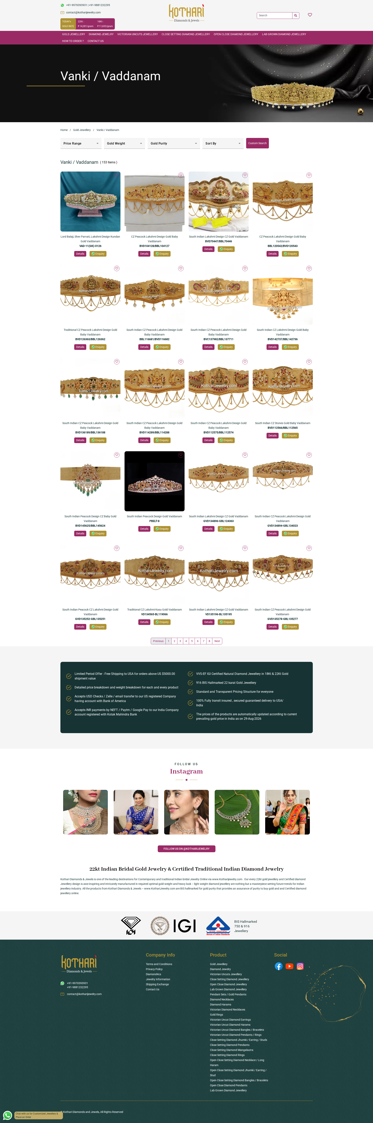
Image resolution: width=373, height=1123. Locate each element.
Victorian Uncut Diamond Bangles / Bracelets (237, 1029)
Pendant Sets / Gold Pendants (228, 994)
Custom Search (257, 143)
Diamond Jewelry (101, 34)
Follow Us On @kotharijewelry (187, 848)
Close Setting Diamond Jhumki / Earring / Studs (238, 1039)
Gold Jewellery (73, 34)
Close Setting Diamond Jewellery (186, 34)
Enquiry (100, 253)
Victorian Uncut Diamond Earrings (230, 1019)
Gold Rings (216, 1014)
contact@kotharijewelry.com (83, 12)
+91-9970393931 (76, 5)
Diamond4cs (153, 974)
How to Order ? (73, 41)
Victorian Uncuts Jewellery (137, 34)
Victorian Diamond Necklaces (227, 1009)
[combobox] (81, 145)
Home (64, 130)
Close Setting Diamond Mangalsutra (231, 1050)
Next (217, 641)
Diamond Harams (220, 1004)
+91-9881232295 (99, 5)
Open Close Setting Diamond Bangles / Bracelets (239, 1080)
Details (80, 253)
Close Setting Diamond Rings (227, 1055)
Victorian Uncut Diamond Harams (230, 1024)
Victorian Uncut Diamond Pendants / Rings (235, 1034)
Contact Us (96, 41)
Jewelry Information (158, 979)
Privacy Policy (154, 969)
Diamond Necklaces (222, 999)
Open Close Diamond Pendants (228, 1085)
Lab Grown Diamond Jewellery (284, 34)
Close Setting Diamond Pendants (229, 1044)
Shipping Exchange (157, 984)
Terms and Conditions (159, 964)
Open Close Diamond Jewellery (236, 34)
